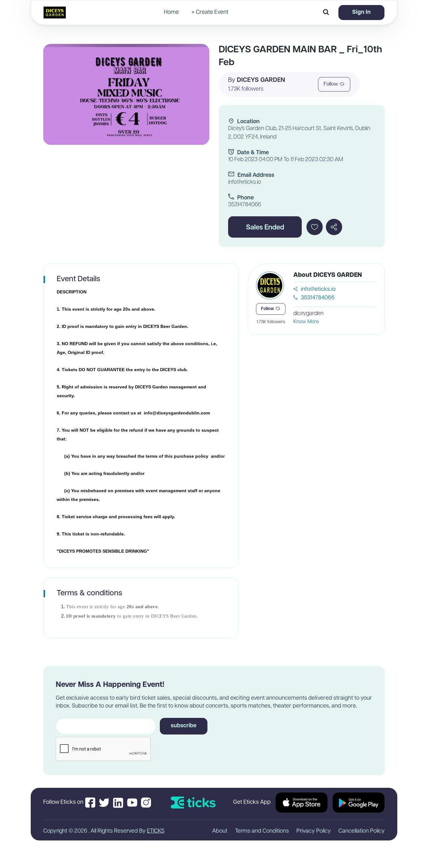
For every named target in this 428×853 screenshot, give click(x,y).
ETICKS (155, 831)
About (219, 831)
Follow (331, 84)
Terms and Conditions (262, 831)
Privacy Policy (313, 831)
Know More (306, 321)
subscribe (183, 726)
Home (171, 12)
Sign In (361, 12)
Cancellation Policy (361, 831)
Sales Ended (265, 227)
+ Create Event (209, 12)
